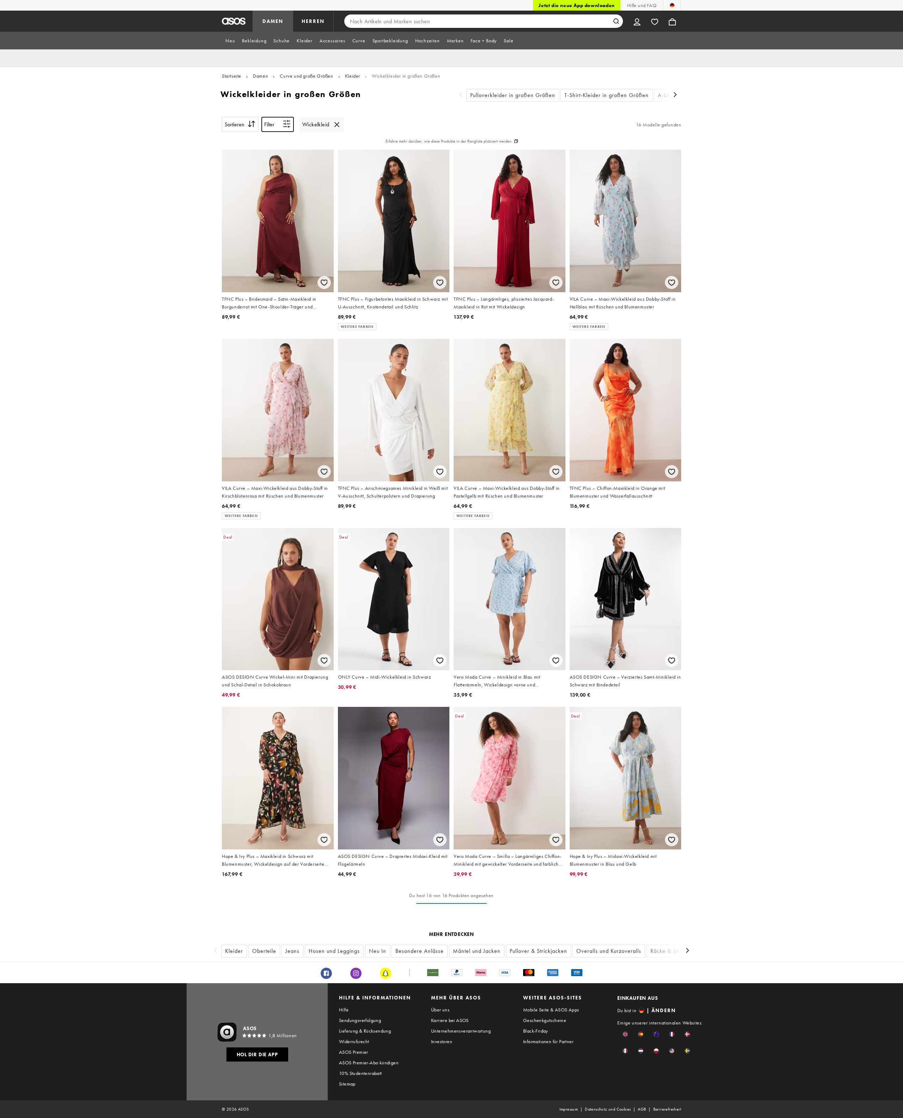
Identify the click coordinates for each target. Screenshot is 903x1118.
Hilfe (344, 1009)
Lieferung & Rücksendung (365, 1031)
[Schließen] (337, 124)
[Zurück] (461, 95)
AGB (642, 1109)
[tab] (230, 40)
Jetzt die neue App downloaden (576, 5)
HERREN (313, 21)
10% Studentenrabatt (360, 1073)
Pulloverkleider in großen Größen (512, 95)
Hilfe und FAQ (641, 5)
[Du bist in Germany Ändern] (672, 5)
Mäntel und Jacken (477, 951)
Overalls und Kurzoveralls (608, 951)
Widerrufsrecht (354, 1041)
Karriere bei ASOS (450, 1020)
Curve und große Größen (306, 76)
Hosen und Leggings (334, 951)
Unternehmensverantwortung (461, 1031)
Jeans (292, 951)
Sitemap (347, 1084)
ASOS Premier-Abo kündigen (369, 1062)
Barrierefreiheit (667, 1109)
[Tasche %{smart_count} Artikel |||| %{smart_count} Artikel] (672, 21)
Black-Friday (535, 1031)
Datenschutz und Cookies (608, 1109)
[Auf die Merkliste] (324, 282)
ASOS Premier (353, 1052)
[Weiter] (675, 95)
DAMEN (272, 21)
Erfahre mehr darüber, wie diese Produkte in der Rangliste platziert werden (448, 141)
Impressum (568, 1109)
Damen (260, 76)
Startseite (231, 76)
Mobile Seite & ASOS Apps (551, 1009)
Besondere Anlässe (419, 951)
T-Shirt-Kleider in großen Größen (606, 95)
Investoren (441, 1041)
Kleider (352, 76)
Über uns (440, 1009)
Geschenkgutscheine (544, 1020)
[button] (625, 1034)
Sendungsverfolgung (360, 1020)
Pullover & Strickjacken (538, 951)
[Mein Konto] (637, 21)
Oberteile (264, 951)
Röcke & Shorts (669, 951)
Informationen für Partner (548, 1041)
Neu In (377, 951)
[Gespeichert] (654, 21)
